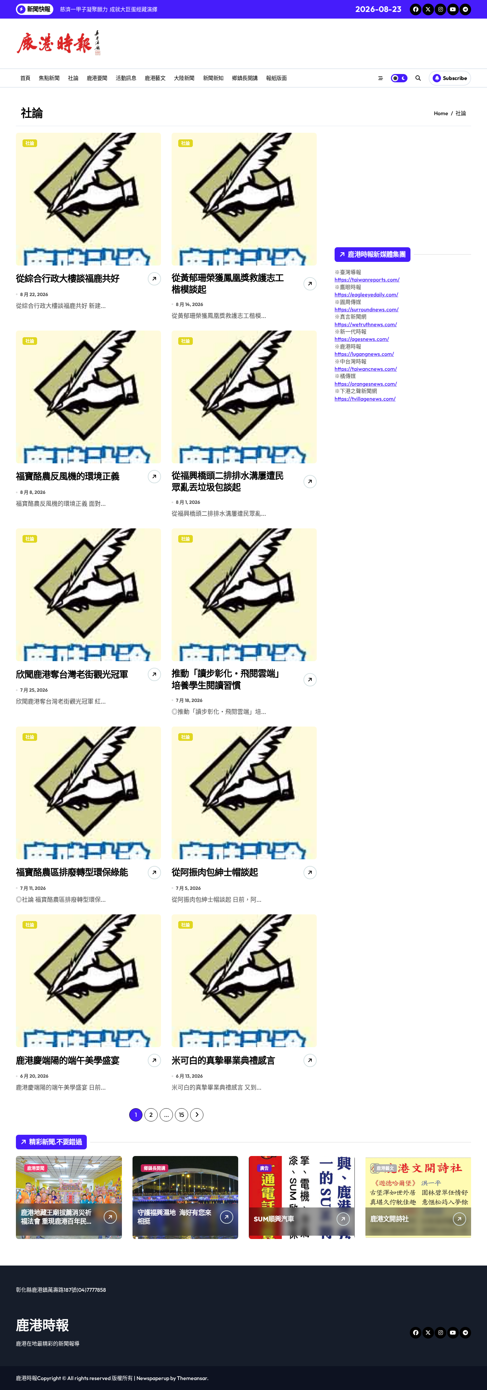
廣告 (264, 1168)
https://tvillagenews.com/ (365, 398)
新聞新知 (213, 78)
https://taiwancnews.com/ (366, 368)
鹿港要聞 (97, 78)
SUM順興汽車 (274, 1219)
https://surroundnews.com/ (367, 309)
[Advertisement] (391, 468)
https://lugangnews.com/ (364, 353)
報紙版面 (276, 78)
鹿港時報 (42, 1325)
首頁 (25, 78)
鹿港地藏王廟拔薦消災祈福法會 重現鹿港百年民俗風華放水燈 (57, 1221)
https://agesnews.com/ (362, 339)
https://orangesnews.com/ (366, 383)
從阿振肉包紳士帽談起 (215, 872)
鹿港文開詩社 (389, 1219)
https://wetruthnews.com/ (366, 324)
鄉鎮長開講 (245, 78)
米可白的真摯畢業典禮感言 (223, 1060)
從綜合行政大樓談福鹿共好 (67, 278)
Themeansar (192, 1378)
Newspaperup (152, 1378)
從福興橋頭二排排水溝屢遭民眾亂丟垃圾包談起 (228, 481)
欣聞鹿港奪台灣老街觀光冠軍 (72, 674)
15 (181, 1115)
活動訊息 (126, 78)
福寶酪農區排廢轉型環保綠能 (72, 872)
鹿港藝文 (155, 78)
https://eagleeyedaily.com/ (366, 294)
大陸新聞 (184, 78)
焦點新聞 (49, 78)
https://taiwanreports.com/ (367, 279)
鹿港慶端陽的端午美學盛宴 (67, 1060)
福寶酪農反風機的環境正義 (67, 476)
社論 (73, 78)
